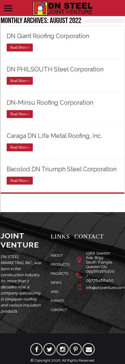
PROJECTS (59, 273)
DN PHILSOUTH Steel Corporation (55, 69)
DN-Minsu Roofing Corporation (50, 102)
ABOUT (57, 255)
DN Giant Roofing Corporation (48, 36)
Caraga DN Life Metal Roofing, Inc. (54, 135)
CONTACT (59, 310)
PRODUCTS (60, 264)
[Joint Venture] (62, 7)
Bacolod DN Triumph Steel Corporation (62, 169)
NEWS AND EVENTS (57, 291)
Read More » (19, 47)
